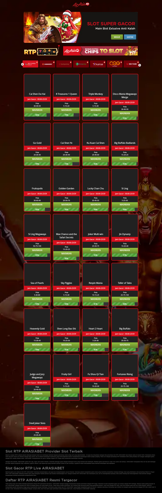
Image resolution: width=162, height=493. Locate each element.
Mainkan (37, 110)
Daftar (130, 37)
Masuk (117, 37)
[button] (139, 65)
